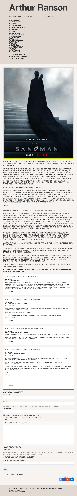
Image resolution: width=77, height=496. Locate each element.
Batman (13, 39)
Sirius (12, 49)
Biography (15, 26)
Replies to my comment (31, 417)
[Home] (38, 8)
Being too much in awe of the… (17, 332)
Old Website (16, 34)
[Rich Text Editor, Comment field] (38, 434)
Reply (11, 291)
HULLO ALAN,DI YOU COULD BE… (16, 303)
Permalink (9, 279)
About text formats (12, 447)
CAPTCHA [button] (6, 449)
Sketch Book (16, 58)
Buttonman (16, 41)
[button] (5, 423)
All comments (12, 417)
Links (12, 32)
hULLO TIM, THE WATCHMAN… (15, 353)
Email (5, 401)
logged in (21, 491)
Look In (14, 45)
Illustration (17, 54)
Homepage (7, 409)
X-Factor (14, 51)
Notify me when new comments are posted (22, 415)
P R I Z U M (18, 490)
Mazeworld (16, 47)
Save (5, 469)
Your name (7, 394)
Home (12, 24)
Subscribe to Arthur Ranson (51, 488)
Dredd (13, 43)
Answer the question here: (14, 460)
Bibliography (17, 28)
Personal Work (18, 56)
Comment (6, 419)
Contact (14, 30)
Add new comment (15, 474)
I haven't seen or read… (14, 280)
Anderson (15, 37)
